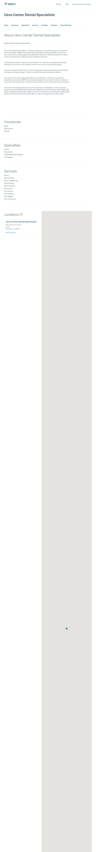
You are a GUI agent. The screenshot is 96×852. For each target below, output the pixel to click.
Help (66, 4)
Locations (44, 25)
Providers (54, 25)
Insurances (15, 25)
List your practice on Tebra (81, 4)
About (6, 25)
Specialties (25, 25)
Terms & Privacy (65, 25)
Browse (58, 4)
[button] (66, 629)
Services (35, 25)
